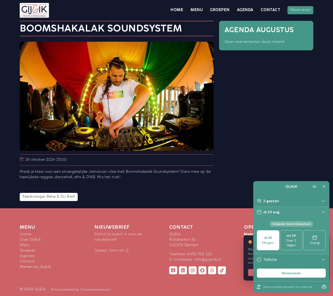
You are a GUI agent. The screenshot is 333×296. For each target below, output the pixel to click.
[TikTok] (222, 270)
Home (177, 10)
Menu (197, 10)
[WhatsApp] (212, 270)
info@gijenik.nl (207, 260)
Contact (270, 10)
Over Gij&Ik (30, 240)
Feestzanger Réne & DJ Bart (48, 197)
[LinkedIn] (183, 270)
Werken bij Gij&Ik (35, 267)
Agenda (245, 10)
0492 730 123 (199, 254)
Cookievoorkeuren (95, 289)
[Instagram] (193, 270)
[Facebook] (173, 270)
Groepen (220, 10)
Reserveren (300, 10)
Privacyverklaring (65, 289)
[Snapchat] (202, 270)
